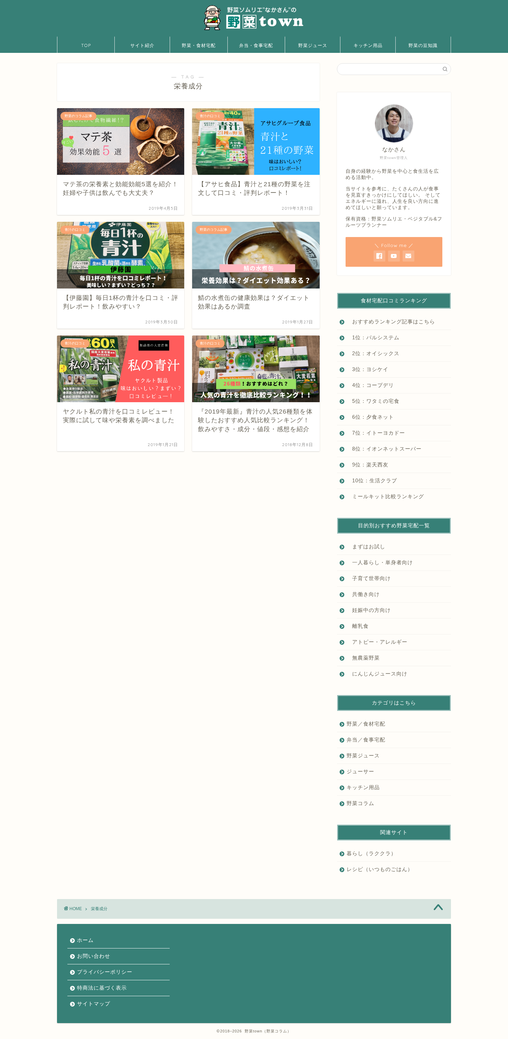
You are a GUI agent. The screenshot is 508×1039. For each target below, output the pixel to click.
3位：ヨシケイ (367, 369)
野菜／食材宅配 (366, 724)
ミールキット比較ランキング (385, 496)
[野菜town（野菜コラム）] (254, 29)
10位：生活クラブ (372, 480)
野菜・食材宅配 (199, 45)
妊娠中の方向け (369, 610)
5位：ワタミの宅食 (373, 401)
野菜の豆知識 (423, 45)
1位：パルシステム (373, 337)
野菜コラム (360, 803)
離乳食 (358, 626)
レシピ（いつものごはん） (380, 869)
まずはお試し (366, 546)
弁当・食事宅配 (256, 45)
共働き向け (363, 594)
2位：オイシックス (373, 353)
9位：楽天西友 (367, 464)
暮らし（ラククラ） (371, 853)
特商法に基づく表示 (102, 988)
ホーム (85, 940)
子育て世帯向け (369, 578)
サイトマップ (93, 1004)
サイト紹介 (142, 45)
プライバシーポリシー (104, 972)
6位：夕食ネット (370, 417)
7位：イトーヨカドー (376, 433)
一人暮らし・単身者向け (380, 562)
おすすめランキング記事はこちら (391, 321)
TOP (86, 45)
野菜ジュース (312, 45)
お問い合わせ (93, 956)
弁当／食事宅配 (366, 740)
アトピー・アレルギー (377, 642)
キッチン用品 (368, 45)
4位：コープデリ (370, 385)
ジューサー (360, 771)
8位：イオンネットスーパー (384, 449)
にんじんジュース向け (377, 674)
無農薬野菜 (363, 658)
